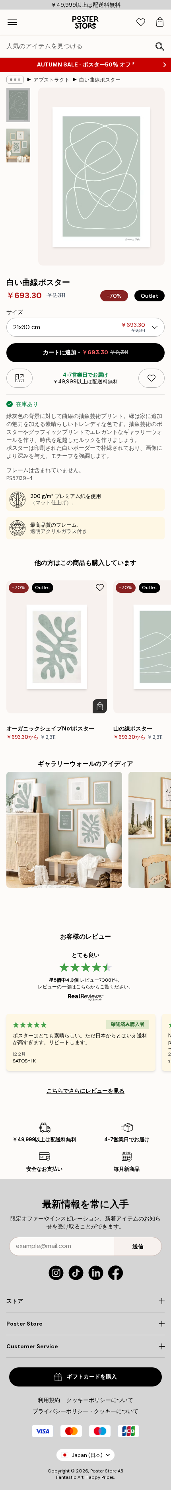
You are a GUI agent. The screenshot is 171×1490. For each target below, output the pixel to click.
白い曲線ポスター (99, 79)
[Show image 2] (18, 145)
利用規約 (49, 1400)
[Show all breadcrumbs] (15, 80)
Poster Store (103, 1471)
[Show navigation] (12, 22)
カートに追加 (85, 352)
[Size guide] (19, 378)
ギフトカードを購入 (92, 1376)
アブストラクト (51, 79)
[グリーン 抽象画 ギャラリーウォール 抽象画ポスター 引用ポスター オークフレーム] (64, 830)
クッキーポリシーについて (99, 1400)
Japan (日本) (87, 1455)
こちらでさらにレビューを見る (85, 1090)
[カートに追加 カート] (100, 706)
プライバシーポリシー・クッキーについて (85, 1411)
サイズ (14, 312)
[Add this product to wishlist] (151, 378)
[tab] (140, 22)
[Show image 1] (18, 105)
